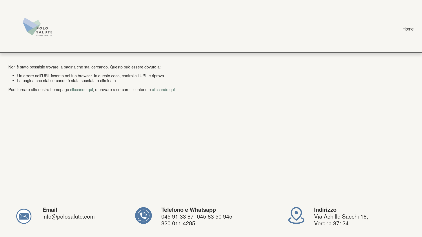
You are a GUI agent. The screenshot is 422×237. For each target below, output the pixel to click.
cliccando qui (81, 89)
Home (408, 29)
